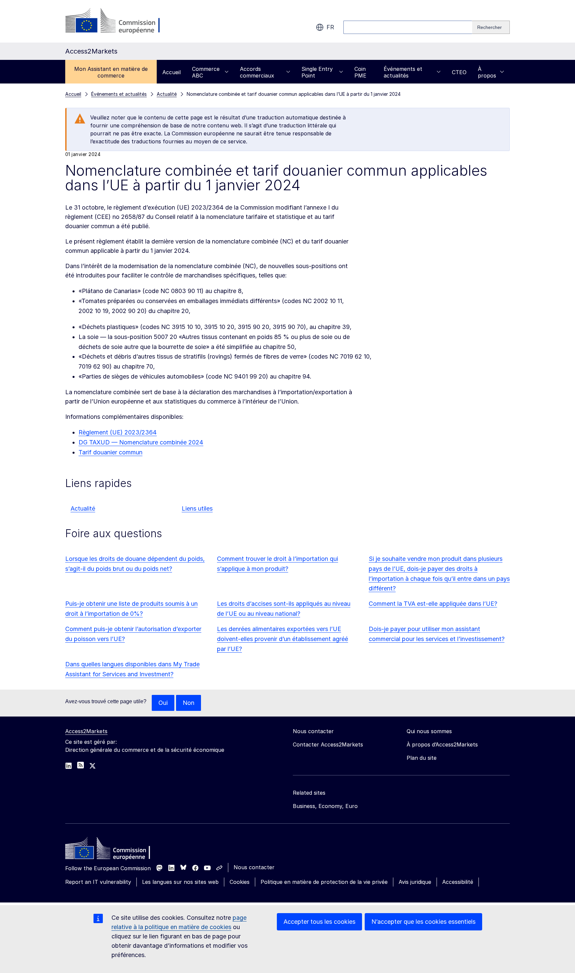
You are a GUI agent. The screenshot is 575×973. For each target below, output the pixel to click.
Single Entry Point (317, 72)
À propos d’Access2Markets (442, 744)
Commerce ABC (206, 72)
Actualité (83, 508)
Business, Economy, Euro (325, 806)
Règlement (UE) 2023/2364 (118, 432)
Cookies (240, 882)
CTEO (459, 72)
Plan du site (422, 757)
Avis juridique (415, 882)
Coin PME (360, 72)
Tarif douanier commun (110, 452)
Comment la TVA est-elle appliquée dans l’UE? (433, 603)
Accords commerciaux (257, 72)
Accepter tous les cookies (319, 921)
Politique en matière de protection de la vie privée (324, 882)
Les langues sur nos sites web (180, 882)
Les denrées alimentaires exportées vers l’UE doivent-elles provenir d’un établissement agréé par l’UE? (282, 638)
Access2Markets (86, 731)
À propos (487, 72)
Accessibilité (457, 882)
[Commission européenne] (119, 21)
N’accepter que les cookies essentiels (423, 921)
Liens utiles (197, 508)
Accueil (171, 72)
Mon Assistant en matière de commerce (111, 72)
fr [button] (330, 27)
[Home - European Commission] (113, 850)
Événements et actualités (403, 72)
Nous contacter (254, 867)
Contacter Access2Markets (328, 744)
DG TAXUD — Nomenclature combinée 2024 (141, 442)
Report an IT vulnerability (98, 882)
